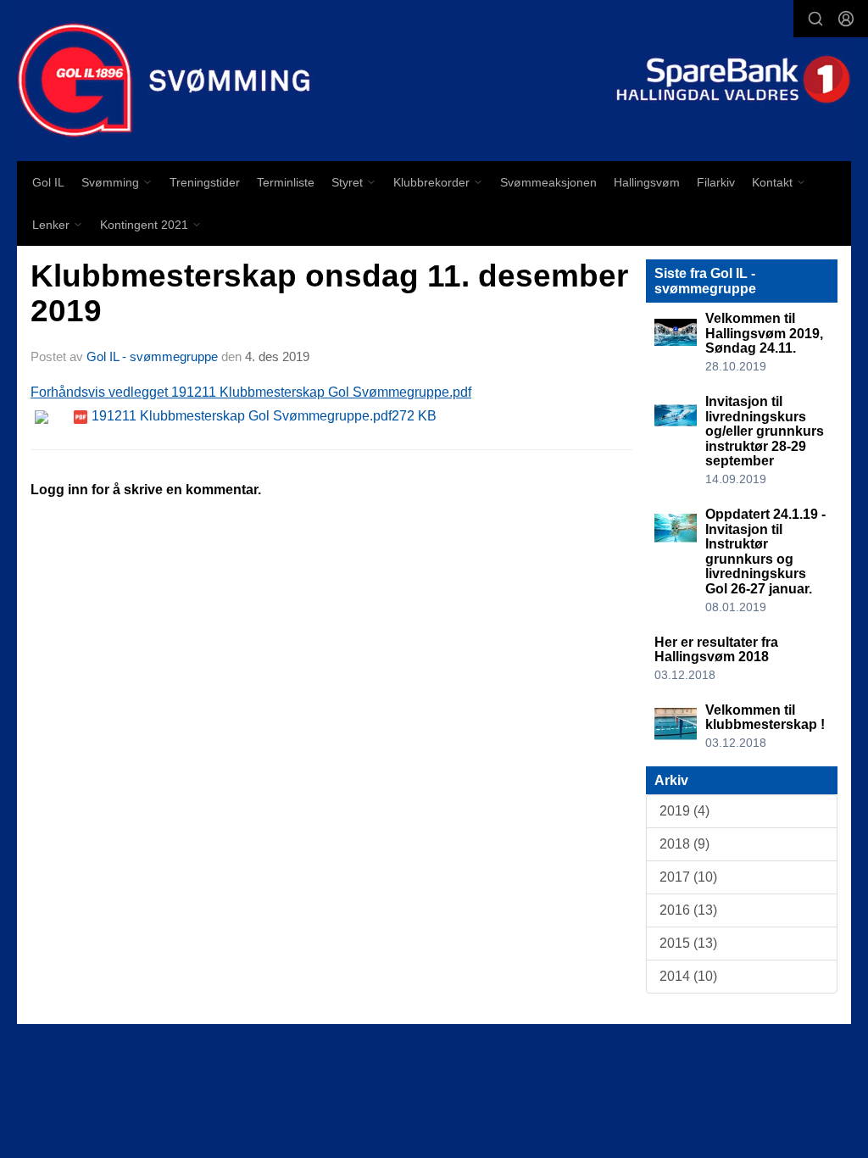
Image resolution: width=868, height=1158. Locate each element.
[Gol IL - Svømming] (434, 80)
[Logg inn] (846, 18)
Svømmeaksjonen (548, 182)
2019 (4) (684, 811)
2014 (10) (688, 976)
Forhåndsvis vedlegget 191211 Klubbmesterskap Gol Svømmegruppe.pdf (251, 392)
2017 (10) (688, 877)
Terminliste (285, 182)
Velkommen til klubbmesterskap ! (765, 717)
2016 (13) (688, 910)
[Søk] (815, 18)
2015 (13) (688, 943)
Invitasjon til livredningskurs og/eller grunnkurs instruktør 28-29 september (764, 431)
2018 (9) (684, 844)
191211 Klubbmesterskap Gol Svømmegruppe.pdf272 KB (264, 416)
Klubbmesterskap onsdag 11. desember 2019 (329, 293)
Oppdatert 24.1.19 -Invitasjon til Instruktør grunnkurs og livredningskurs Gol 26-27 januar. (765, 551)
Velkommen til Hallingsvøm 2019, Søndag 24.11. (764, 333)
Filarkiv (716, 182)
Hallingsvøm (647, 182)
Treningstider (205, 182)
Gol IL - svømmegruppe (152, 356)
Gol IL (48, 182)
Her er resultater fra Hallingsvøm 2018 (716, 650)
